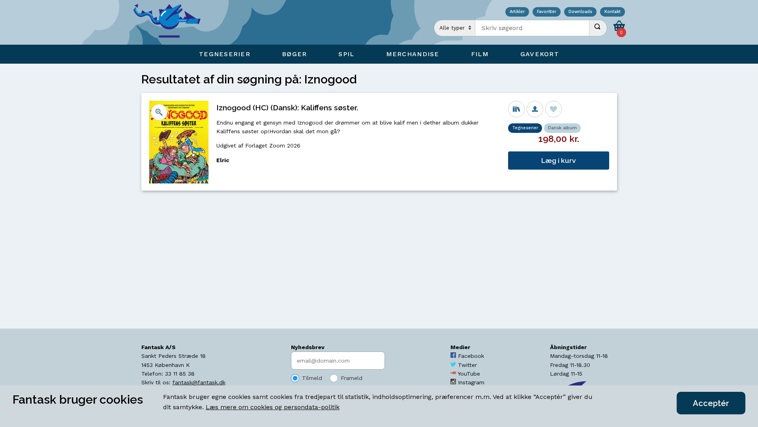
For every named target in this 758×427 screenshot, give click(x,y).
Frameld (351, 378)
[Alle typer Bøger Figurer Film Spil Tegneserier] (454, 28)
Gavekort (539, 54)
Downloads (580, 12)
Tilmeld (312, 378)
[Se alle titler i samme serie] (516, 109)
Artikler (517, 12)
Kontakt (612, 12)
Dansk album (562, 127)
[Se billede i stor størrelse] (159, 112)
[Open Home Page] (170, 22)
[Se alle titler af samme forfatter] (535, 109)
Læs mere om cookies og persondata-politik (273, 407)
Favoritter (546, 12)
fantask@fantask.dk (199, 382)
